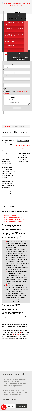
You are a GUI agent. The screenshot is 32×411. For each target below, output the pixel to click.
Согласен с (17, 89)
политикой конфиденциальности (20, 89)
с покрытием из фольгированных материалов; (17, 219)
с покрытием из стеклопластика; (13, 217)
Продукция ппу (7, 126)
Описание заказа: (8, 82)
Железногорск (16, 15)
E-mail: (5, 76)
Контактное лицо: (8, 64)
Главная (16, 10)
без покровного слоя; (10, 215)
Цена (6, 54)
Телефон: (6, 70)
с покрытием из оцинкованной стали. (14, 221)
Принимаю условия (15, 92)
